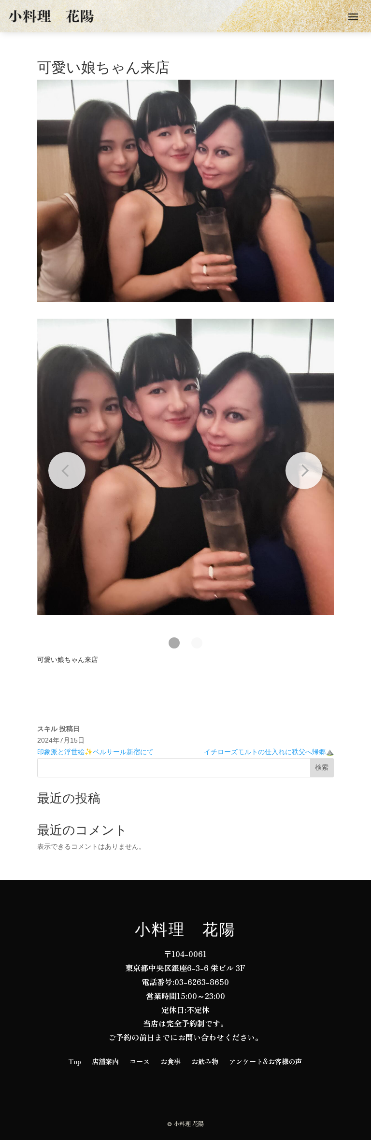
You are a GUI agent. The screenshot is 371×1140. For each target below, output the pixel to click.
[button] (174, 642)
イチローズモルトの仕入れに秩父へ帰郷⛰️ (269, 752)
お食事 (170, 1062)
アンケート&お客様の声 (265, 1062)
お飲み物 (204, 1062)
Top (75, 1062)
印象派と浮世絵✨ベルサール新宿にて (95, 752)
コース (139, 1062)
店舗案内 (105, 1062)
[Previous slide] (67, 470)
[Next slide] (304, 470)
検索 (321, 767)
